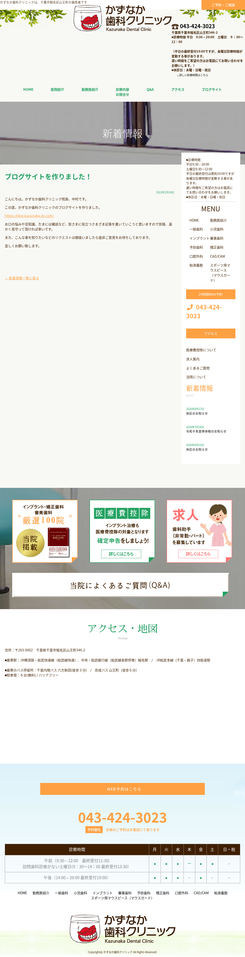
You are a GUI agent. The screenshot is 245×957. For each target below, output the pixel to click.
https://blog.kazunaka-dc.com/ (29, 215)
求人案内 (193, 358)
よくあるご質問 (198, 368)
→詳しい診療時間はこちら (192, 75)
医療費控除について (201, 349)
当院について (196, 376)
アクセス (210, 333)
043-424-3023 (197, 26)
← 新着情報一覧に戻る (22, 278)
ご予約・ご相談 (223, 4)
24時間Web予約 (211, 294)
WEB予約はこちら (124, 789)
